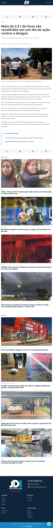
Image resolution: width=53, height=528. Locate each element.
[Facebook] (29, 481)
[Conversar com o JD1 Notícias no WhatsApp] (49, 524)
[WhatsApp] (41, 481)
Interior (4, 504)
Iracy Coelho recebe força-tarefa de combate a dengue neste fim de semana (24, 137)
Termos (29, 510)
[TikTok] (39, 481)
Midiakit (29, 513)
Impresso (29, 500)
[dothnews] (29, 526)
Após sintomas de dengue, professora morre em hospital (19, 141)
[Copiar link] (46, 17)
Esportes (4, 500)
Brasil (3, 498)
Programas (4, 510)
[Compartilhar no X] (33, 17)
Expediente (30, 517)
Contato (29, 515)
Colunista (29, 498)
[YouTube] (36, 481)
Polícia (3, 502)
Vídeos (3, 513)
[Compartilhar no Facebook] (20, 17)
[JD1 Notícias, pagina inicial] (26, 2)
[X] (34, 481)
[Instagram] (31, 481)
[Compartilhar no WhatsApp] (7, 17)
